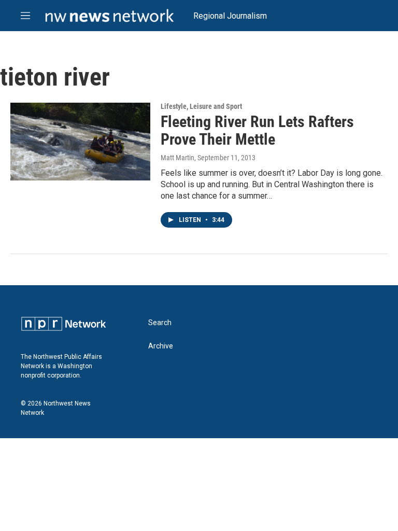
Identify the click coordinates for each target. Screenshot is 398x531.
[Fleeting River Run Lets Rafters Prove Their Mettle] (80, 141)
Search (160, 323)
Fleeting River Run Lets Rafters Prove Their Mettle (257, 131)
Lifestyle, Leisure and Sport (201, 106)
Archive (160, 346)
